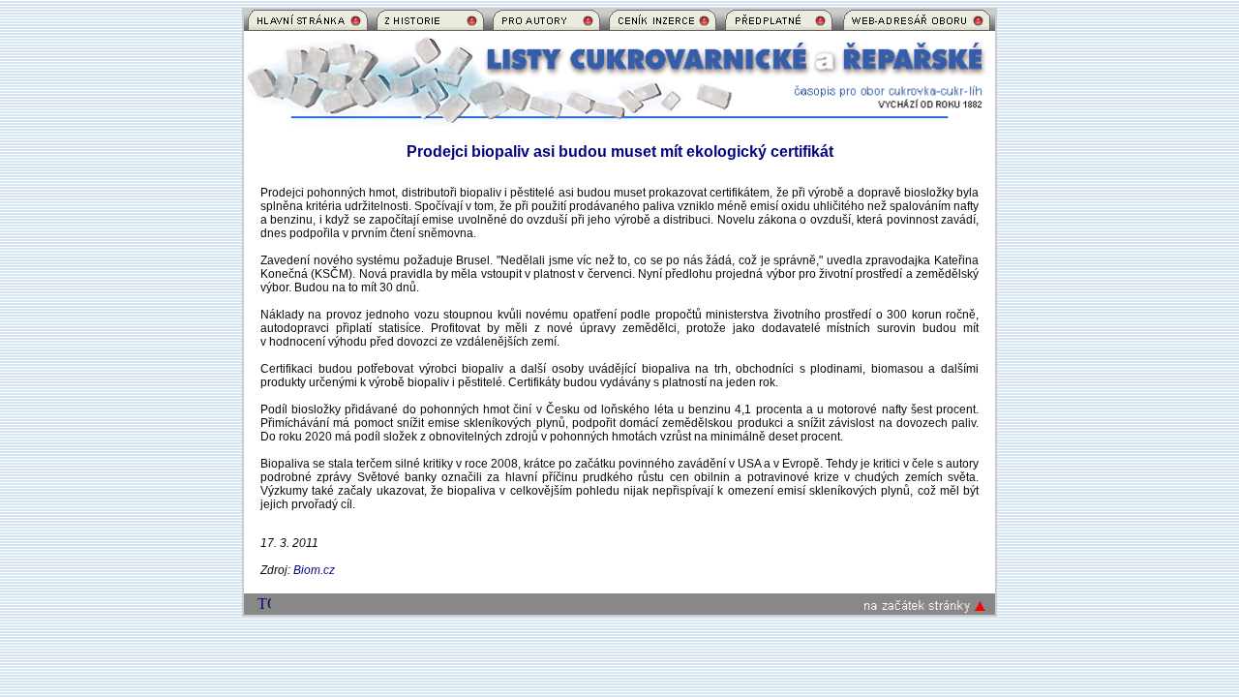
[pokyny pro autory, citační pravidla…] (546, 25)
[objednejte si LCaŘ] (778, 25)
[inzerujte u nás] (662, 25)
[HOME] (308, 25)
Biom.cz (314, 570)
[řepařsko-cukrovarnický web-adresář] (916, 25)
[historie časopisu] (430, 25)
